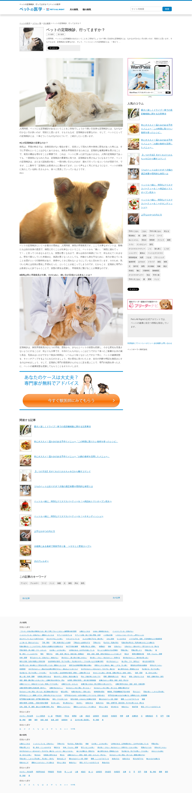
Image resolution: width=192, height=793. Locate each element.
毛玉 (148, 275)
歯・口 (90, 772)
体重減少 (102, 646)
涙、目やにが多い (152, 673)
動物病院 (156, 270)
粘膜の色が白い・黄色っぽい (81, 691)
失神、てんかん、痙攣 (70, 747)
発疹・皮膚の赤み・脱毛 (155, 676)
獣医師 (152, 240)
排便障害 (23, 669)
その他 (72, 729)
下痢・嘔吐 (46, 642)
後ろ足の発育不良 (148, 661)
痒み (76, 583)
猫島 (165, 262)
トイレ (131, 244)
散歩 (165, 266)
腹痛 (143, 699)
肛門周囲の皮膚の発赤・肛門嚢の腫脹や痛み (35, 699)
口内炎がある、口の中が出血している (81, 650)
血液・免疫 (44, 720)
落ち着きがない (68, 703)
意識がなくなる (146, 747)
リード (159, 235)
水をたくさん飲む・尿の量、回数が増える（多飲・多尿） (112, 673)
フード (44, 583)
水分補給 (151, 266)
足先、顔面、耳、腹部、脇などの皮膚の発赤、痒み (37, 707)
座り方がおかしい (112, 661)
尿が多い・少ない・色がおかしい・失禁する (105, 657)
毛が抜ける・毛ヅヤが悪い (151, 669)
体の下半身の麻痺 (72, 646)
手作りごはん (134, 231)
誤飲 (144, 235)
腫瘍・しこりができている (130, 699)
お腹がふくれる (85, 631)
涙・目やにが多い (26, 755)
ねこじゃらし (134, 240)
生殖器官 (114, 716)
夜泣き (126, 654)
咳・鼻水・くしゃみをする (29, 654)
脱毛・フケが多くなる (60, 699)
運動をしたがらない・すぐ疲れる (85, 707)
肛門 (162, 716)
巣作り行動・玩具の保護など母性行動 (32, 661)
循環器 (74, 716)
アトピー (24, 583)
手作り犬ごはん (134, 279)
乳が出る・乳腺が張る (111, 642)
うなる (148, 257)
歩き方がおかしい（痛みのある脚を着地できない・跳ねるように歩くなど (53, 669)
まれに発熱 (110, 639)
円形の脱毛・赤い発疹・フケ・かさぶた (33, 650)
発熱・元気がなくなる (136, 676)
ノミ (150, 249)
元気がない (118, 646)
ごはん (144, 231)
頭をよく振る (103, 707)
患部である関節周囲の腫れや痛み (80, 665)
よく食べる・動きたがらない (29, 642)
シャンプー (133, 253)
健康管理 (132, 262)
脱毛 (82, 583)
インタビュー (142, 244)
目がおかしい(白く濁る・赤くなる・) (78, 688)
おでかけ (141, 262)
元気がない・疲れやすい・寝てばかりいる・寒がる (141, 646)
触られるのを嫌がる (153, 759)
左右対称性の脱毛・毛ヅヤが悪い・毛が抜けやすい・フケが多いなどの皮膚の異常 (76, 661)
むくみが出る (121, 639)
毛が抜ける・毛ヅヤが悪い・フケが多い (33, 673)
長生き (144, 240)
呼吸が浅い (124, 650)
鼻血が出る (106, 762)
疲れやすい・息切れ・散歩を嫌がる (66, 676)
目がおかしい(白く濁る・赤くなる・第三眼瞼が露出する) (39, 691)
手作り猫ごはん (155, 231)
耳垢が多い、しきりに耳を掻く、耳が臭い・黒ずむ (37, 759)
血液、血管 (54, 720)
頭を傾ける (114, 707)
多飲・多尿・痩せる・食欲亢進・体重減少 (70, 654)
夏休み (142, 253)
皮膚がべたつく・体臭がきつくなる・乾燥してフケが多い (39, 684)
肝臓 (168, 716)
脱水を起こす (61, 759)
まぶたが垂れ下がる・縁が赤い (93, 639)
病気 (143, 266)
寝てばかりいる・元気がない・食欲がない (44, 657)
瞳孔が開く (64, 691)
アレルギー (34, 583)
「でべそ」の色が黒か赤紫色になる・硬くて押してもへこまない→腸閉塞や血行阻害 (48, 631)
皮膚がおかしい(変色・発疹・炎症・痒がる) (113, 680)
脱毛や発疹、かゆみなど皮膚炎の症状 (83, 699)
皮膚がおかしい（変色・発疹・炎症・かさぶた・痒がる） (87, 755)
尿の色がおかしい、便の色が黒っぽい (135, 657)
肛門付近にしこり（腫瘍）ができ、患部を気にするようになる (41, 695)
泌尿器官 (96, 716)
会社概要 (157, 343)
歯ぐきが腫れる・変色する (85, 751)
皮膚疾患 (135, 716)
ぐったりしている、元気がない (43, 744)
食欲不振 (135, 707)
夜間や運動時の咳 (138, 654)
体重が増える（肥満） (88, 646)
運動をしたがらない (63, 707)
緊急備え (132, 235)
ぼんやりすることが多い (54, 639)
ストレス (161, 240)
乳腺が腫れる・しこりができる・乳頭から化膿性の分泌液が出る (41, 646)
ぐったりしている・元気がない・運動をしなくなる (37, 635)
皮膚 (127, 716)
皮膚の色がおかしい (56, 688)
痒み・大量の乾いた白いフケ (90, 676)
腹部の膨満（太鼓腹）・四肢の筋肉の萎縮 (34, 703)
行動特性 (146, 270)
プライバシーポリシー (144, 343)
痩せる (124, 676)
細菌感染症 (149, 716)
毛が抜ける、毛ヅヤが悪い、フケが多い (135, 751)
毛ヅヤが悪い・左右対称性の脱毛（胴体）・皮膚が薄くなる (70, 673)
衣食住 (131, 270)
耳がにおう (136, 691)
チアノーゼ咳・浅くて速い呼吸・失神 (87, 635)
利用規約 (131, 343)
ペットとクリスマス (155, 253)
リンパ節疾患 (40, 716)
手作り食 (156, 275)
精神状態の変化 (99, 691)
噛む (138, 270)
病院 (70, 583)
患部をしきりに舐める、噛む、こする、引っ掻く (111, 665)
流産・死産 (138, 673)
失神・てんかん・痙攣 (154, 654)
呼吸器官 (59, 716)
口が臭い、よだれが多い (100, 744)
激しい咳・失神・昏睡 (27, 676)
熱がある (37, 755)
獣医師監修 (133, 257)
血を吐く (79, 703)
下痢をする (96, 642)
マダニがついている (73, 639)
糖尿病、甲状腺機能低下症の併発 (118, 691)
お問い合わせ (166, 343)
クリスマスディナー (136, 275)
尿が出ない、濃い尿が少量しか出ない (74, 657)
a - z (66, 729)
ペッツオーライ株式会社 (137, 349)
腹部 (36, 720)
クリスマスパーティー (137, 249)
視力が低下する (138, 759)
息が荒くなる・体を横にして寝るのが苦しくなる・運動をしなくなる (43, 665)
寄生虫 (66, 716)
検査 (59, 583)
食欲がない (125, 707)
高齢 (158, 266)
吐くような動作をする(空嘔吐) (108, 650)
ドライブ (151, 262)
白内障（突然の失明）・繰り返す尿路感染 (82, 680)
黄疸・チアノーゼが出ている (150, 707)
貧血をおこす (24, 762)
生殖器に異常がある (44, 676)
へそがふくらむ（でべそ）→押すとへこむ (130, 635)
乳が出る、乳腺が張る (75, 744)
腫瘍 (30, 720)
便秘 (109, 646)
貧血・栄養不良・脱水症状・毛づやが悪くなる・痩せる (125, 703)
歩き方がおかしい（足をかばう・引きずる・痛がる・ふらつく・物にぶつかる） (47, 751)
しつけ (166, 249)
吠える (166, 231)
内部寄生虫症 (40, 772)
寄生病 (59, 772)
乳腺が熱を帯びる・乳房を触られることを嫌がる (138, 642)
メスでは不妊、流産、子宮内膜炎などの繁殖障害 (145, 639)
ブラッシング (159, 257)
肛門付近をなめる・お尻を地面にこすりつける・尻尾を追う (84, 695)
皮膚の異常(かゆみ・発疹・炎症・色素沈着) (130, 684)
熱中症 (135, 266)
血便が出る (89, 703)
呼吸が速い (148, 650)
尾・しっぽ (68, 772)
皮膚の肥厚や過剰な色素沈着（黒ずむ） (33, 688)
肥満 (149, 279)
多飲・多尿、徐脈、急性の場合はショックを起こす (104, 654)
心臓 (81, 716)
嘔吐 (42, 654)
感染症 (88, 716)
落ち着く (157, 249)
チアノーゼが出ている (64, 635)
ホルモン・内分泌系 (26, 716)
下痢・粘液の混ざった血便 (61, 642)
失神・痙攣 (23, 657)
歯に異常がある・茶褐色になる (128, 669)
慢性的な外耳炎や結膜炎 (138, 665)
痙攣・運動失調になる (111, 676)
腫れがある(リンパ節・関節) (108, 699)
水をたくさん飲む (158, 751)
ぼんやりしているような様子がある (32, 639)
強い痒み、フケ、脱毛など (131, 661)
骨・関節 (96, 720)
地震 (141, 257)
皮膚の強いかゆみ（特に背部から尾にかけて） (96, 684)
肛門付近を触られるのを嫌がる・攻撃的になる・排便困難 (127, 695)
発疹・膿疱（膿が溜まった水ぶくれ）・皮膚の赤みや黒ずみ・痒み (42, 680)
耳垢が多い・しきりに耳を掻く (153, 691)
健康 (168, 240)
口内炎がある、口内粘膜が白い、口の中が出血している (129, 744)
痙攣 (121, 716)
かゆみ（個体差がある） (101, 631)
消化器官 (105, 716)
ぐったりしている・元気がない (123, 631)
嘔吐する (49, 654)
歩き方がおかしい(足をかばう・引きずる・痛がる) (98, 669)
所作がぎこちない (156, 665)
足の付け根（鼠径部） (82, 720)
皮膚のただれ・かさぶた (70, 684)
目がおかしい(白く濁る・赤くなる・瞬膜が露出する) (111, 688)
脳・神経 (23, 720)
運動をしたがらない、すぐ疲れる (43, 762)
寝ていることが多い (87, 747)
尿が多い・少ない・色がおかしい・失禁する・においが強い (118, 747)
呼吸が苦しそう (136, 650)
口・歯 (50, 716)
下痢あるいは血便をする (82, 642)
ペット (52, 583)
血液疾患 (65, 720)
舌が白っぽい (55, 703)
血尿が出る (100, 703)
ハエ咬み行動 (108, 635)
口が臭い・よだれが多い (58, 650)
